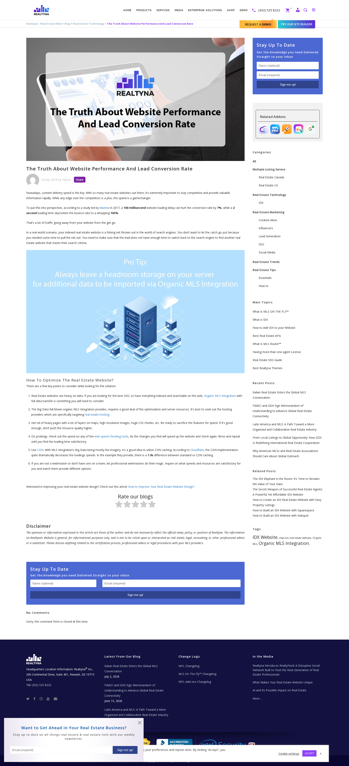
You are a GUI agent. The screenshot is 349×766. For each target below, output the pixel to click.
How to (263, 286)
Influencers (266, 228)
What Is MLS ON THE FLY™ (271, 311)
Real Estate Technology (88, 23)
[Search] (305, 10)
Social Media (267, 252)
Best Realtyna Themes (267, 368)
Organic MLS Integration (284, 543)
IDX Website (265, 537)
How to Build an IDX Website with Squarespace (283, 510)
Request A (258, 24)
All (254, 161)
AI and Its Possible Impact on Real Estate (279, 690)
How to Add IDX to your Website (274, 328)
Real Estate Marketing (268, 212)
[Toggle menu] (312, 9)
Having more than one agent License (277, 352)
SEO (261, 244)
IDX (261, 203)
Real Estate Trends (266, 262)
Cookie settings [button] (289, 753)
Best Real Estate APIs (267, 336)
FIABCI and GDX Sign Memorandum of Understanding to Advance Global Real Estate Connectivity (282, 411)
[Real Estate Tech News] (55, 698)
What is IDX (260, 320)
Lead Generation (270, 236)
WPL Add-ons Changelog (195, 682)
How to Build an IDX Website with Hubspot (281, 515)
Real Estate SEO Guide (267, 360)
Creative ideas (268, 220)
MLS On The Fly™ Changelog (197, 674)
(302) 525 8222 (269, 10)
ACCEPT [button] (309, 753)
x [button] (320, 753)
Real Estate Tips (264, 270)
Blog (67, 23)
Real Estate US (268, 185)
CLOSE (140, 723)
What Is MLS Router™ (267, 344)
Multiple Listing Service (269, 169)
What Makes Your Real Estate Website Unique (283, 682)
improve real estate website (295, 538)
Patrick (66, 180)
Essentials (265, 278)
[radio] (119, 505)
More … (258, 698)
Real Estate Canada (271, 177)
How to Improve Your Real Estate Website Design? (161, 487)
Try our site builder (296, 24)
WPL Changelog (189, 666)
